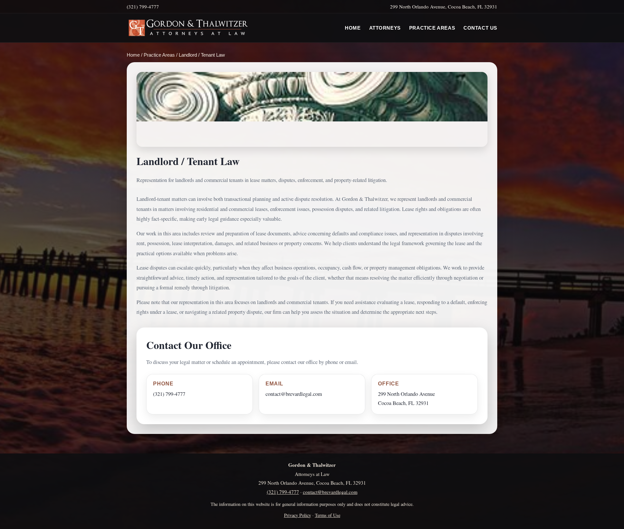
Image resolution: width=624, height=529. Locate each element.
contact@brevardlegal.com (294, 393)
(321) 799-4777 (169, 393)
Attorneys (385, 28)
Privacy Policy (297, 515)
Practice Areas (432, 28)
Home (352, 28)
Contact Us (480, 28)
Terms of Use (327, 515)
